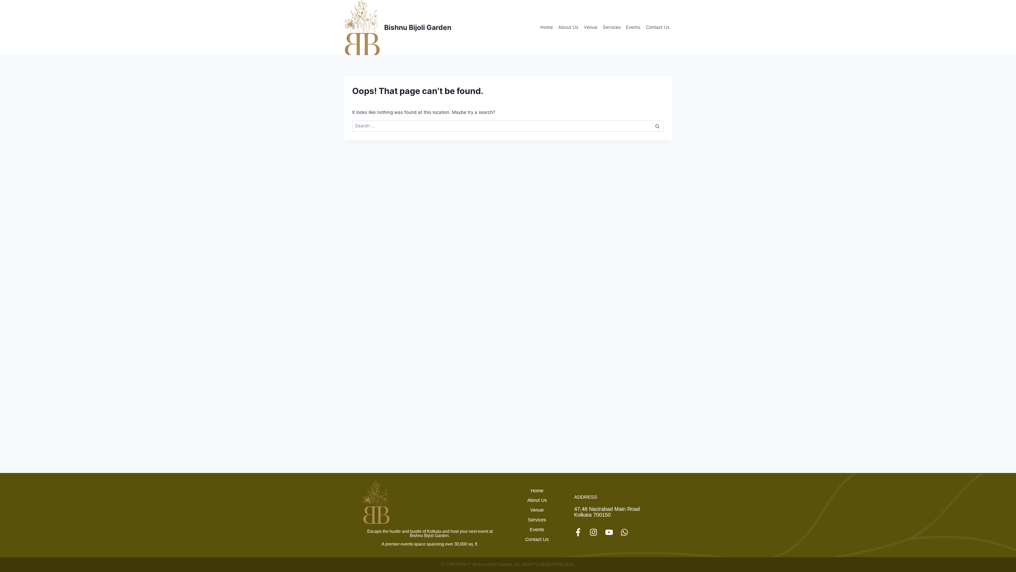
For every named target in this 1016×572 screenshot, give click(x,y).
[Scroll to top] (1001, 549)
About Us (568, 27)
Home (546, 27)
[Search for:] (508, 125)
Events (633, 27)
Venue (590, 27)
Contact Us (658, 27)
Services (612, 27)
